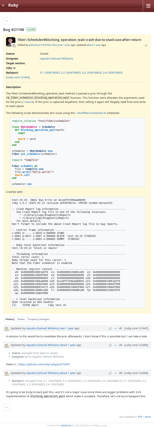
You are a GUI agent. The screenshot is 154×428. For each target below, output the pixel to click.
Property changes (38, 319)
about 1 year (94, 45)
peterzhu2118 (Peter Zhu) (43, 45)
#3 (120, 373)
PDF (140, 416)
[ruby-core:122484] (136, 373)
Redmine (66, 425)
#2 (120, 345)
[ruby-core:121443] (18, 77)
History (10, 319)
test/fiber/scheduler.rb (92, 113)
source (29, 102)
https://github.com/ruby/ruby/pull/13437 (44, 364)
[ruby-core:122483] (136, 345)
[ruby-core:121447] (136, 328)
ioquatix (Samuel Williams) (56, 58)
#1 (120, 328)
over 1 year (64, 45)
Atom (148, 416)
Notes (21, 319)
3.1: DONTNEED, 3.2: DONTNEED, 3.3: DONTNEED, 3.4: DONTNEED (81, 72)
